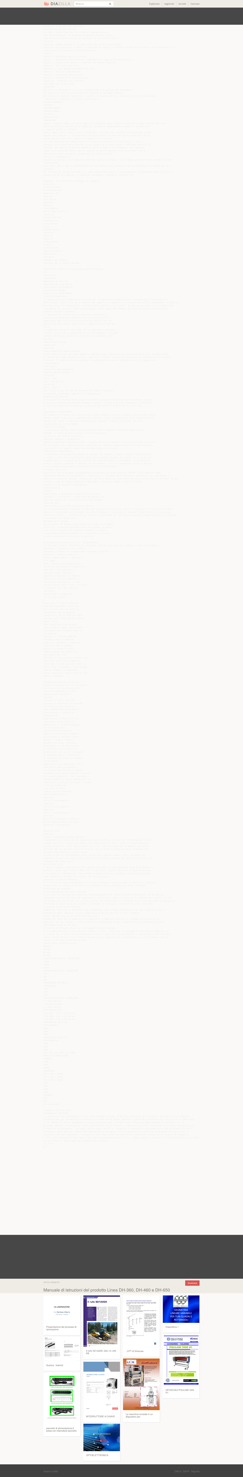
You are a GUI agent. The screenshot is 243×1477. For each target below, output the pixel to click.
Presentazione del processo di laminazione (61, 1328)
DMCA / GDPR (182, 1471)
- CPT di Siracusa (134, 1351)
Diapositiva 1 (172, 1326)
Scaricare (192, 1283)
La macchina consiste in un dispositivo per (139, 1415)
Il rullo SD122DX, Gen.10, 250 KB (101, 1352)
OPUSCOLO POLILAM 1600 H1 (180, 1391)
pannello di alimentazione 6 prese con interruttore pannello (61, 1429)
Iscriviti (182, 3)
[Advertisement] (121, 16)
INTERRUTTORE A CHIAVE (100, 1416)
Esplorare (154, 3)
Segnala (195, 1471)
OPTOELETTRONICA (97, 1455)
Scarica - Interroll (54, 1365)
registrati (169, 3)
